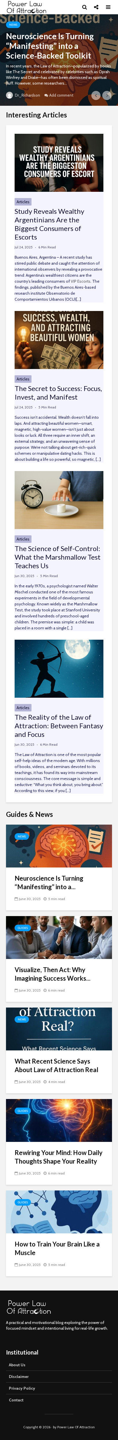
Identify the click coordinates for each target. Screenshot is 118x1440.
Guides (23, 928)
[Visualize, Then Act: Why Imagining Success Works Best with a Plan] (59, 937)
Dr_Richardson (27, 95)
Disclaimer (19, 1376)
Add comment (61, 95)
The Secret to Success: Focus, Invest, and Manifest (58, 392)
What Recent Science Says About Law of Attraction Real (56, 1065)
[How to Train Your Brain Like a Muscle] (59, 1211)
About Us (17, 1364)
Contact (16, 1400)
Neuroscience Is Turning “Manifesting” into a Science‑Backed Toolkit (50, 45)
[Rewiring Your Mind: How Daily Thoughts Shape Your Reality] (59, 1120)
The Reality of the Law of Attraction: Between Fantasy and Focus (59, 725)
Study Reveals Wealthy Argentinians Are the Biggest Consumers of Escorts (49, 224)
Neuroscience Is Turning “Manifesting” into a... (49, 882)
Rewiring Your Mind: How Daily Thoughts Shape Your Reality (59, 1157)
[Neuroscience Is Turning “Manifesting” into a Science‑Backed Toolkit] (59, 845)
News (13, 25)
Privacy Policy (22, 1388)
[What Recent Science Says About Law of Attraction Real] (59, 1028)
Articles (23, 201)
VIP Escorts (81, 281)
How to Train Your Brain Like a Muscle (57, 1248)
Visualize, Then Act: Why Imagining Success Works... (53, 974)
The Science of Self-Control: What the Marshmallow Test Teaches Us (58, 557)
